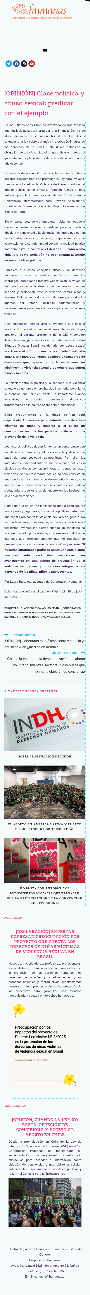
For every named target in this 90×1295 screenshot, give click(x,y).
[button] (45, 50)
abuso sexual (51, 608)
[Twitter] (8, 63)
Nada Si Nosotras (34, 617)
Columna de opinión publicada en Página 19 (35, 591)
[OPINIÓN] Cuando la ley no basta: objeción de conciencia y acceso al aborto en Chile (45, 1127)
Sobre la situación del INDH (44, 756)
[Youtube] (31, 63)
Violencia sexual (59, 617)
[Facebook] (16, 63)
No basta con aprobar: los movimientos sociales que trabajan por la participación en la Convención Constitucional (44, 895)
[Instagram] (24, 63)
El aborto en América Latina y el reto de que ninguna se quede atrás (44, 826)
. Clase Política (30, 608)
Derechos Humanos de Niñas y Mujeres (44, 612)
